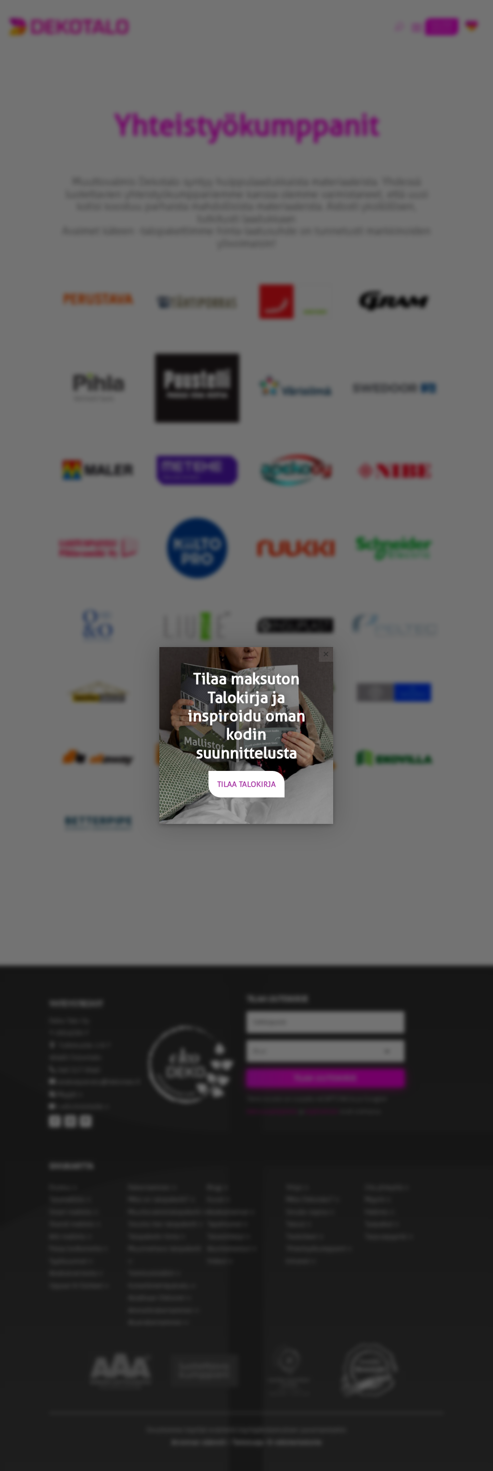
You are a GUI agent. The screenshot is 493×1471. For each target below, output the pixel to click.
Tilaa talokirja (246, 784)
